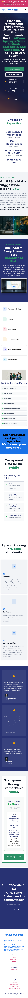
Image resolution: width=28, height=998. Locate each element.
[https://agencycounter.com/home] (10, 10)
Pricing (14, 961)
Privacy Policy (14, 982)
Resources (14, 969)
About (14, 972)
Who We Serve (14, 959)
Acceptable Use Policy (14, 988)
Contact (14, 974)
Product (14, 957)
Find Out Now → (14, 6)
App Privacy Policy (14, 986)
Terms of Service (14, 984)
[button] (25, 10)
